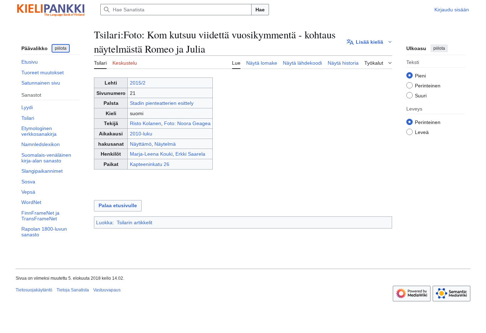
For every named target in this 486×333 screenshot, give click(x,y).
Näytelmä (165, 144)
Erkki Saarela (190, 154)
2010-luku (141, 133)
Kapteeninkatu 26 (149, 164)
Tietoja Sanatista (73, 290)
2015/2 (138, 83)
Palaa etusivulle (118, 205)
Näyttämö (141, 144)
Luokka (104, 222)
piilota (61, 48)
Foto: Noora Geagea (187, 123)
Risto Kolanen (145, 123)
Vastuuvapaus (107, 290)
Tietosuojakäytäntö (34, 290)
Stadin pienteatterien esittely (162, 103)
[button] (369, 42)
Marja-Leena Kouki (151, 154)
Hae (260, 9)
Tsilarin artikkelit (134, 222)
